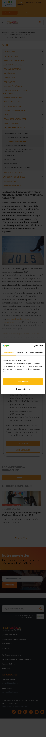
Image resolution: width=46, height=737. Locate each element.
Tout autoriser (23, 382)
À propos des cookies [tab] (34, 352)
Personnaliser (21, 389)
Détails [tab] (20, 352)
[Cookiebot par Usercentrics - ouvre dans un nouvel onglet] (33, 346)
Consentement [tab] (8, 352)
